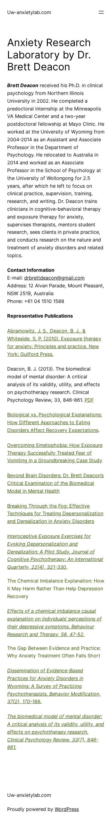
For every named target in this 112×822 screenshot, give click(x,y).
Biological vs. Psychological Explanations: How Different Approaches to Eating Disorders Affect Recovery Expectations (54, 422)
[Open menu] (101, 12)
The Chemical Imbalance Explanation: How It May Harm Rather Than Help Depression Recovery (55, 588)
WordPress (67, 809)
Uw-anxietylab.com (29, 12)
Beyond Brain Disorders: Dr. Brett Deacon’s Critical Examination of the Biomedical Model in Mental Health (55, 483)
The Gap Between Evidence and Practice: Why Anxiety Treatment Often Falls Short (54, 652)
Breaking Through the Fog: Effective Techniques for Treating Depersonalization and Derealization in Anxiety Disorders (55, 513)
